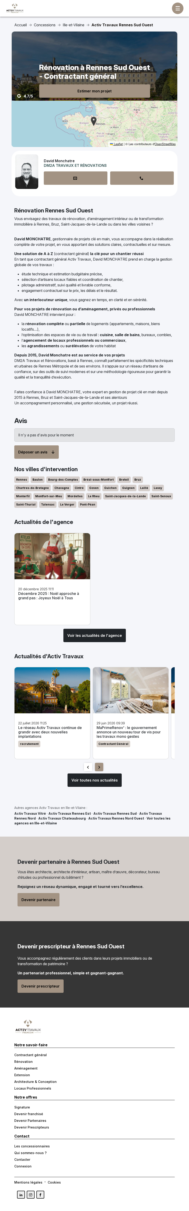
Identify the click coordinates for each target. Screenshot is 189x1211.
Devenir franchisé (28, 1114)
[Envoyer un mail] (75, 178)
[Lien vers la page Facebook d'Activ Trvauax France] (40, 1195)
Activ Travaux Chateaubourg (62, 818)
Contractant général (30, 1055)
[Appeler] (142, 178)
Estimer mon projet (94, 91)
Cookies (54, 1182)
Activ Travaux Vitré (30, 813)
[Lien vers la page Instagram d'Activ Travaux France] (31, 1195)
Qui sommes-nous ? (30, 1153)
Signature (22, 1107)
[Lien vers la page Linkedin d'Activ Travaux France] (21, 1195)
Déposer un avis (32, 452)
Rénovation (23, 1062)
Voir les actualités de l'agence (94, 635)
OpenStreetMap (165, 144)
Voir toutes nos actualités (94, 780)
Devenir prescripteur (40, 986)
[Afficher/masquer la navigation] (177, 8)
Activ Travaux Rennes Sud (115, 813)
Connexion (23, 1166)
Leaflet (118, 144)
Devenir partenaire (38, 899)
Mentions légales (28, 1182)
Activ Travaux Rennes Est (69, 813)
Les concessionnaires (32, 1146)
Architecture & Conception (35, 1082)
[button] (94, 121)
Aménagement (26, 1068)
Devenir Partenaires (30, 1121)
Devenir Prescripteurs (31, 1127)
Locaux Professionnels (32, 1088)
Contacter (22, 1159)
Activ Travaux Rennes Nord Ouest (116, 818)
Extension (22, 1075)
